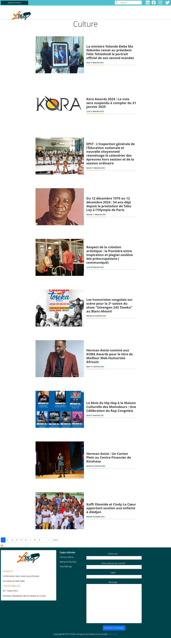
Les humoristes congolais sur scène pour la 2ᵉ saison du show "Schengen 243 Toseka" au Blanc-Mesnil (109, 305)
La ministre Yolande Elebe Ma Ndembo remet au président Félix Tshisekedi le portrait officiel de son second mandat (110, 52)
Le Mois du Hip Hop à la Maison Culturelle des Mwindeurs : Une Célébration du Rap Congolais (111, 407)
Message (113, 582)
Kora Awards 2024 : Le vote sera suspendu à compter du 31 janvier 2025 (111, 103)
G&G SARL (113, 634)
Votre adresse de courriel (113, 563)
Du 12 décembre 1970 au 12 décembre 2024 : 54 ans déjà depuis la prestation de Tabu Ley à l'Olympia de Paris (108, 204)
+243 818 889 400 (11, 586)
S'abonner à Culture (2, 546)
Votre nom (113, 554)
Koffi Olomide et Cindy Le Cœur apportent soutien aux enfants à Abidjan (111, 508)
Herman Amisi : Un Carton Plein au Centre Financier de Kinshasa (108, 457)
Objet (112, 572)
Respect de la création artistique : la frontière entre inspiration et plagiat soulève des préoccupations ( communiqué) (109, 255)
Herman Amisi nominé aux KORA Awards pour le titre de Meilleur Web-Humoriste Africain (109, 356)
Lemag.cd (7, 571)
